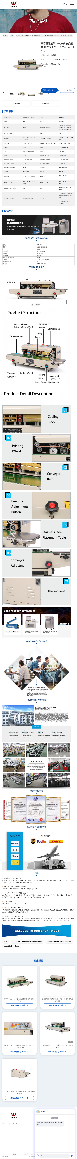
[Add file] (37, 1156)
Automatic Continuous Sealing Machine (27, 941)
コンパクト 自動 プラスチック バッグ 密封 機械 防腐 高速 (19, 1093)
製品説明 (46, 103)
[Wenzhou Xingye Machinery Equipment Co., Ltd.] (13, 4)
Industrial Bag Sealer (12, 946)
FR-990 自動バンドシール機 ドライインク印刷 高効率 (57, 1046)
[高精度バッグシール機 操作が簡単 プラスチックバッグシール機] (19, 1028)
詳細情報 (16, 103)
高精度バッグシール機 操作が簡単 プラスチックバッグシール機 (19, 1046)
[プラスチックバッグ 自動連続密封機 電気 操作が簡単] (19, 982)
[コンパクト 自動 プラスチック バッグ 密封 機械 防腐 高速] (19, 1074)
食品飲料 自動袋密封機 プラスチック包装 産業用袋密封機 (57, 1000)
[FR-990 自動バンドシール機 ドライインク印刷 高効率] (57, 1028)
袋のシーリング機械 (22, 35)
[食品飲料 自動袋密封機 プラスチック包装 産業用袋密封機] (57, 982)
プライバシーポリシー (6, 1155)
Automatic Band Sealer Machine (59, 941)
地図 (14, 1154)
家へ (6, 35)
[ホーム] (13, 1118)
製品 (12, 35)
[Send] (72, 1156)
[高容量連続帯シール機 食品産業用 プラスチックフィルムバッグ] (26, 63)
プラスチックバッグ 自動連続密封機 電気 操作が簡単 (19, 1000)
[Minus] (72, 1111)
